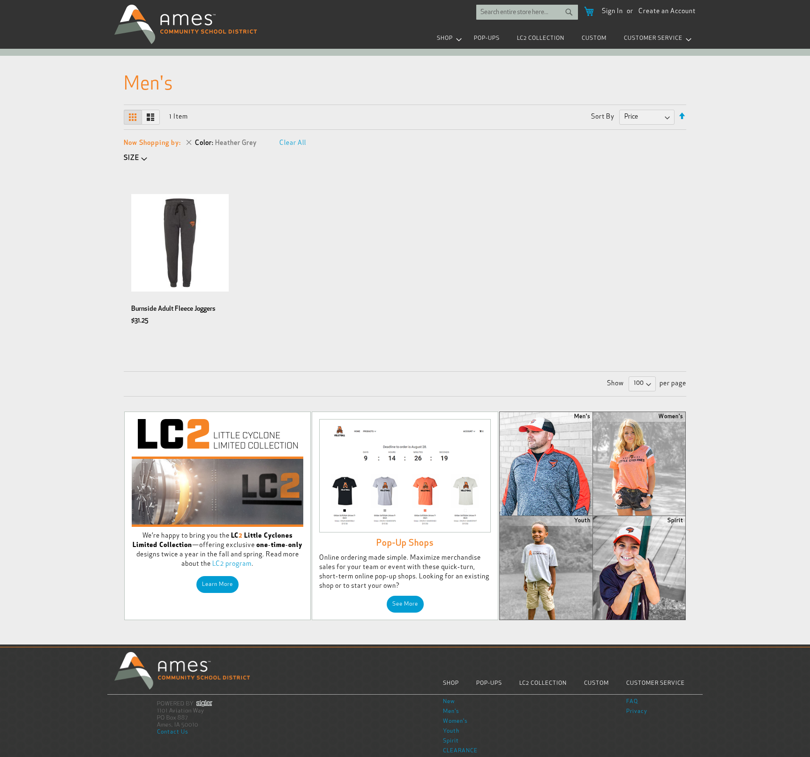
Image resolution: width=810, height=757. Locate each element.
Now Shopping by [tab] (151, 143)
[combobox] (527, 12)
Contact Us (172, 732)
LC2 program (232, 564)
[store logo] (185, 24)
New (449, 702)
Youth (451, 731)
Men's (451, 711)
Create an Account (667, 11)
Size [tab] (131, 158)
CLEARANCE (460, 751)
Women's (455, 721)
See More (405, 604)
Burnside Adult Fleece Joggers (173, 309)
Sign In (612, 11)
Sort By (603, 116)
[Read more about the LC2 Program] (217, 492)
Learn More (217, 584)
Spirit (451, 741)
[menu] (405, 39)
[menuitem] (446, 39)
